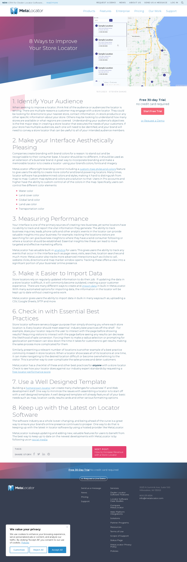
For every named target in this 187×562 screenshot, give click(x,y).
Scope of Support (119, 535)
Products (89, 11)
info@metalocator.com (151, 498)
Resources (115, 527)
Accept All (57, 550)
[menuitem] (89, 11)
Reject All (38, 550)
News (122, 2)
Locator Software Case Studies (119, 500)
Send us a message (155, 2)
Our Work (155, 11)
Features (105, 11)
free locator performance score (31, 372)
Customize (19, 550)
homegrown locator (38, 388)
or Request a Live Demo (93, 478)
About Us (135, 2)
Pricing (139, 11)
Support (171, 11)
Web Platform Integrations (117, 513)
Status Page (116, 540)
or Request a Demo (153, 120)
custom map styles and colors (98, 169)
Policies (25, 542)
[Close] (67, 527)
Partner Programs (119, 522)
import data (89, 286)
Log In (174, 2)
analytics (59, 250)
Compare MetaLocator (117, 506)
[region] (38, 540)
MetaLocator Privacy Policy (120, 545)
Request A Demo (106, 2)
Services (114, 488)
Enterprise (123, 11)
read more (52, 2)
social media (39, 439)
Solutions (115, 518)
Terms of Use (117, 531)
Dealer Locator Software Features (119, 493)
